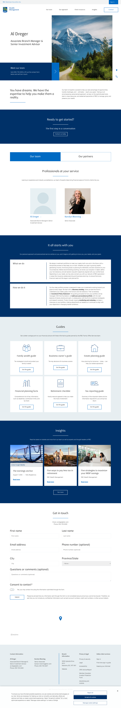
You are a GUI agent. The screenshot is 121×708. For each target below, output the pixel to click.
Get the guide (26, 369)
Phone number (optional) (76, 545)
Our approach (63, 10)
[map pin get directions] (60, 618)
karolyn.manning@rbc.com (42, 664)
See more (60, 492)
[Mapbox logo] (14, 635)
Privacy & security (84, 659)
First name (16, 531)
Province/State (70, 558)
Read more (16, 479)
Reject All (90, 693)
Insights (94, 10)
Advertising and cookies (84, 682)
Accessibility (83, 666)
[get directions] (60, 618)
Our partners (86, 156)
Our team (49, 10)
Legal (81, 663)
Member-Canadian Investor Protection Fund (85, 675)
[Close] (118, 691)
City (12, 558)
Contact (111, 10)
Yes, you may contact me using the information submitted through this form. (41, 589)
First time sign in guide (104, 663)
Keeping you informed (103, 666)
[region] (60, 620)
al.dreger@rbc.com (16, 666)
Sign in (99, 659)
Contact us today (60, 134)
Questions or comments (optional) (29, 569)
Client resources (80, 10)
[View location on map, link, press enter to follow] (60, 620)
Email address (18, 545)
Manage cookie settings (90, 703)
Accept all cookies (90, 697)
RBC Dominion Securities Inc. (12, 2)
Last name (68, 531)
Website (64, 669)
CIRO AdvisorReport (85, 670)
